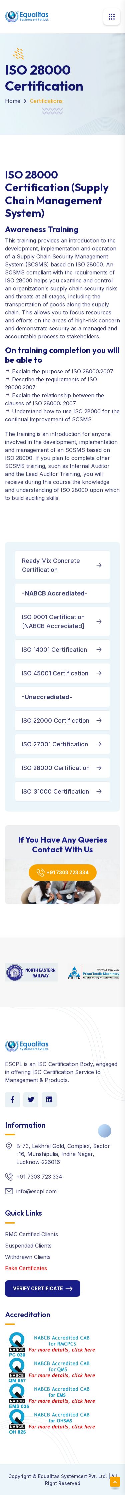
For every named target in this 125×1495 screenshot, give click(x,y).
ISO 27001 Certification (55, 744)
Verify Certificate (38, 1288)
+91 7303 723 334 (67, 872)
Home (12, 101)
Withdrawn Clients (28, 1257)
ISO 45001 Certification (55, 673)
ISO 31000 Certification (55, 791)
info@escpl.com (36, 1191)
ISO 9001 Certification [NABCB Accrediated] (53, 621)
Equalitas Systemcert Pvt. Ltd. (72, 1476)
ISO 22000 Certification (55, 720)
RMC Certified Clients (31, 1234)
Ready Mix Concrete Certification (51, 565)
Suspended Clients (28, 1245)
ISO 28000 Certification (56, 767)
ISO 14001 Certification (54, 649)
